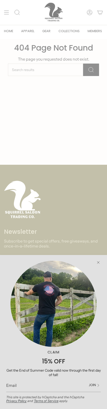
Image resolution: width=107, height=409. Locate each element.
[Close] (98, 262)
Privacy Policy (16, 401)
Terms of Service (46, 401)
